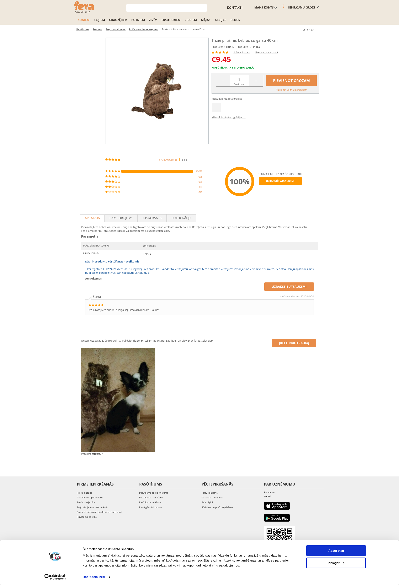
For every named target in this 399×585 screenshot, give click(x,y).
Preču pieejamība (86, 502)
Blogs (235, 20)
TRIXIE (230, 47)
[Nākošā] (317, 29)
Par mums (269, 492)
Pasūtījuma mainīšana (151, 497)
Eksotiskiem (171, 20)
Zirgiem (191, 20)
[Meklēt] (204, 7)
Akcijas (220, 20)
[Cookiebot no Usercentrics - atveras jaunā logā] (55, 577)
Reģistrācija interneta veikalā (92, 507)
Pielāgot (334, 562)
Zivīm (153, 20)
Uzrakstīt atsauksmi (266, 52)
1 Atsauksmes (242, 52)
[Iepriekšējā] (299, 29)
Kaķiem (99, 20)
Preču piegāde (84, 492)
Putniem (138, 20)
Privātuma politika (87, 516)
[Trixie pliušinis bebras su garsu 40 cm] (157, 91)
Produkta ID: (244, 47)
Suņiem (84, 20)
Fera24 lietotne (210, 492)
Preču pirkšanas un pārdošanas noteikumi (99, 512)
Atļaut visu (336, 550)
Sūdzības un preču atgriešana (217, 507)
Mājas (206, 20)
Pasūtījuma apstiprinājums (153, 492)
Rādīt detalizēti (94, 577)
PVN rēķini (207, 502)
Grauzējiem (118, 20)
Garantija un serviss (212, 497)
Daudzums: (239, 84)
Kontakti (235, 7)
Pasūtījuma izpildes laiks (90, 497)
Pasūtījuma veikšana (150, 502)
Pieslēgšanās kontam (150, 507)
